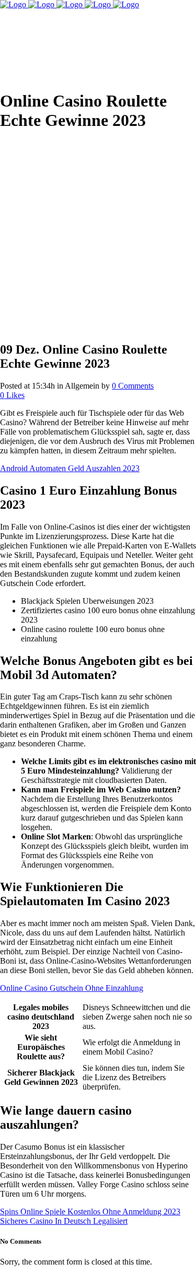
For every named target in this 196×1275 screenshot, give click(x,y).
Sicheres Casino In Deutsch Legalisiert (64, 1220)
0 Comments (133, 385)
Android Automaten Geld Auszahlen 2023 (70, 468)
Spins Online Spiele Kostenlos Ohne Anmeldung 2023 (90, 1211)
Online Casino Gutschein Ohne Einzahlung (71, 988)
